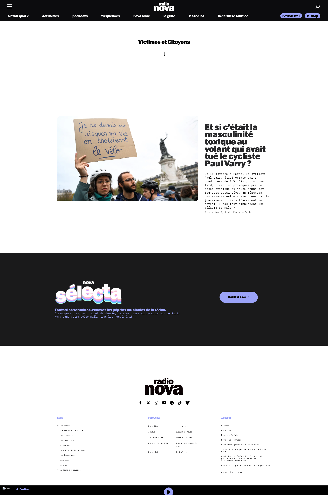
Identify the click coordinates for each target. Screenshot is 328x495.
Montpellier (182, 452)
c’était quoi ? (18, 16)
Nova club (153, 452)
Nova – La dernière (231, 440)
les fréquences (67, 455)
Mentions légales (230, 435)
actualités (50, 16)
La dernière (182, 426)
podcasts (80, 16)
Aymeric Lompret (184, 437)
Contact (225, 426)
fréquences (110, 16)
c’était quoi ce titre (71, 430)
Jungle (151, 432)
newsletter (291, 16)
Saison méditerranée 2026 (186, 445)
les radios (196, 16)
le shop (312, 16)
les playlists (66, 440)
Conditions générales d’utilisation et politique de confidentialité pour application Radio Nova (241, 458)
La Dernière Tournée (231, 472)
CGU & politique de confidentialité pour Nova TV (245, 466)
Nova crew (226, 430)
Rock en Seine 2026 (158, 443)
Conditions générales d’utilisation (240, 445)
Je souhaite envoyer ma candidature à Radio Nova (244, 450)
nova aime (141, 16)
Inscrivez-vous (237, 296)
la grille (169, 16)
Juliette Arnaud (156, 437)
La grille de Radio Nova (72, 450)
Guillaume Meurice (185, 432)
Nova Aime (153, 426)
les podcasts (66, 435)
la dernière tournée (233, 16)
